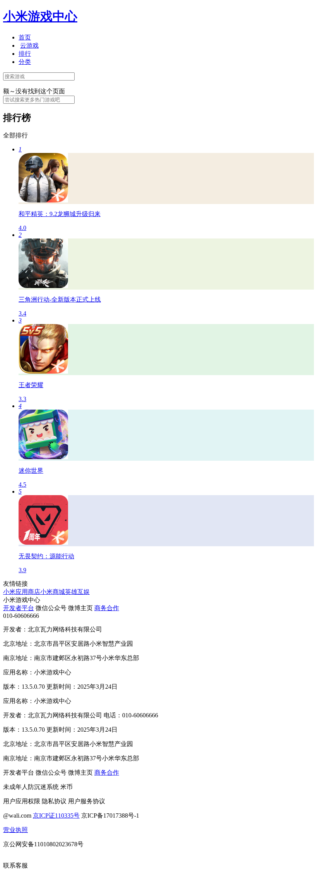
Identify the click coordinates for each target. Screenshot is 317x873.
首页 (25, 37)
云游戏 (29, 45)
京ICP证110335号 (56, 815)
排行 (25, 53)
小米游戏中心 (40, 16)
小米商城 (52, 591)
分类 (25, 61)
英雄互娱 (77, 591)
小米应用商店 (21, 591)
